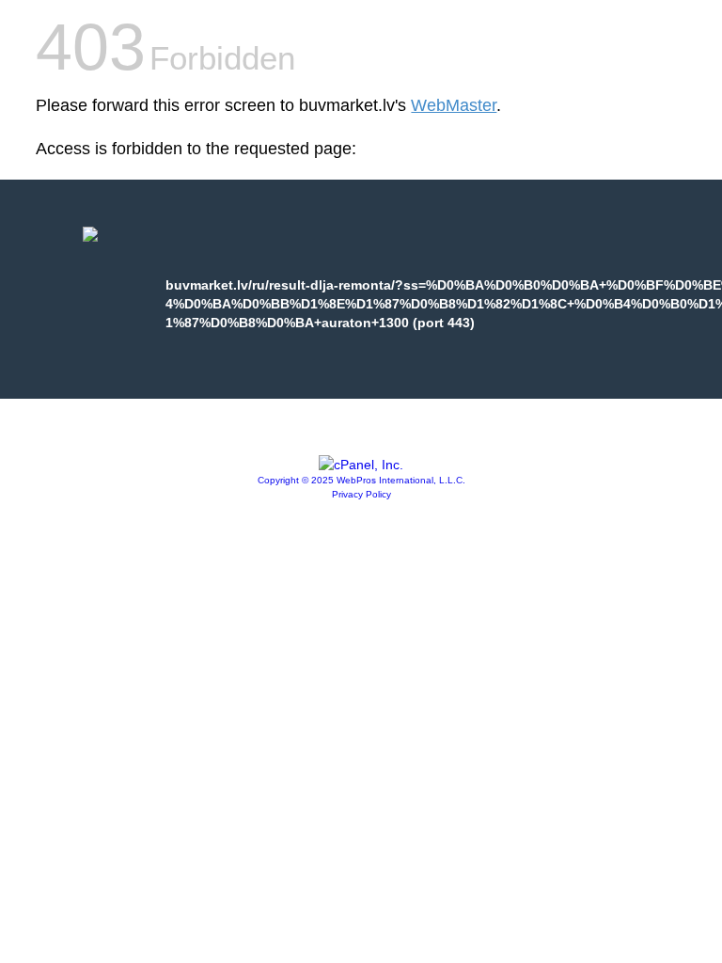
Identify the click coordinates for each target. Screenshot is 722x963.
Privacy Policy (361, 494)
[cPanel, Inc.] (361, 464)
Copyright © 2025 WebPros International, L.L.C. (361, 480)
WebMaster (453, 105)
